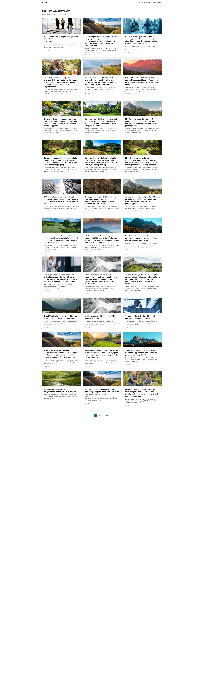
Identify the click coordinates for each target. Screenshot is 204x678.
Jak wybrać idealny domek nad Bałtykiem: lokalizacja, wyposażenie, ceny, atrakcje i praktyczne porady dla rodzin (141, 353)
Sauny (45, 2)
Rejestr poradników (145, 2)
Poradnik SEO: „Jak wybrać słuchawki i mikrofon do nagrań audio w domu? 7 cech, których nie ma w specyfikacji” (141, 238)
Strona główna (157, 2)
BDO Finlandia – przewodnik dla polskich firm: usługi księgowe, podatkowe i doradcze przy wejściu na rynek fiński (102, 392)
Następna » (106, 415)
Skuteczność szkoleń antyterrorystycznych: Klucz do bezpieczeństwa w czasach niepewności (61, 39)
